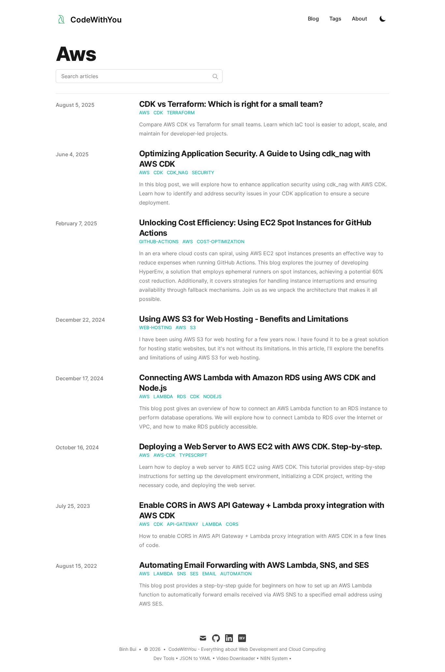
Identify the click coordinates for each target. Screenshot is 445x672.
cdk (158, 112)
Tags (335, 18)
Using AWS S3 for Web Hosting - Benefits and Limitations (243, 319)
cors (232, 524)
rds (181, 396)
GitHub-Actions (159, 241)
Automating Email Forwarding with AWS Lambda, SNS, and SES (254, 565)
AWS (187, 241)
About (359, 18)
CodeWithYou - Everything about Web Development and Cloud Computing (247, 649)
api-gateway (182, 524)
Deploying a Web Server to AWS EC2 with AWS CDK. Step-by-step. (260, 446)
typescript (193, 455)
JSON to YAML (195, 658)
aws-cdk (164, 455)
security (203, 172)
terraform (181, 112)
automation (235, 573)
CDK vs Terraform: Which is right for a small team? (231, 104)
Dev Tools (163, 658)
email (209, 573)
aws (144, 112)
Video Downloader (236, 658)
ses (194, 573)
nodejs (212, 396)
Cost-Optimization (220, 241)
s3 (193, 327)
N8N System (274, 658)
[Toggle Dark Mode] (383, 18)
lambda (163, 396)
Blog (313, 18)
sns (181, 573)
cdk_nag (177, 172)
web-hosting (155, 327)
